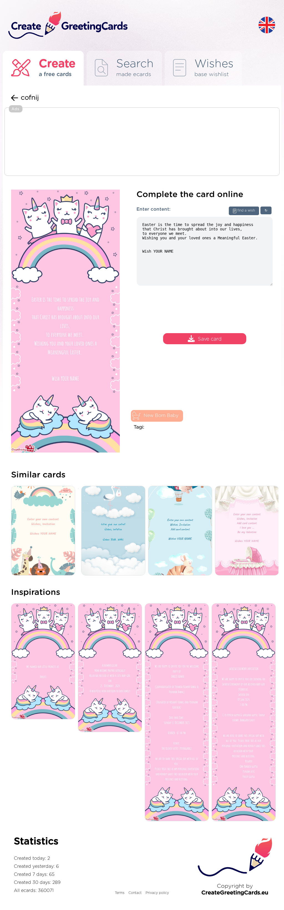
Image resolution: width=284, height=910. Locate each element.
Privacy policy (157, 892)
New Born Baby (161, 415)
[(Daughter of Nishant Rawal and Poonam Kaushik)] (178, 712)
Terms (120, 892)
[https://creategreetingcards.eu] (129, 25)
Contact (135, 892)
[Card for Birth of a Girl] (248, 531)
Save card (210, 339)
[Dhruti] (44, 661)
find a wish (246, 210)
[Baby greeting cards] (114, 531)
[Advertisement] (142, 142)
